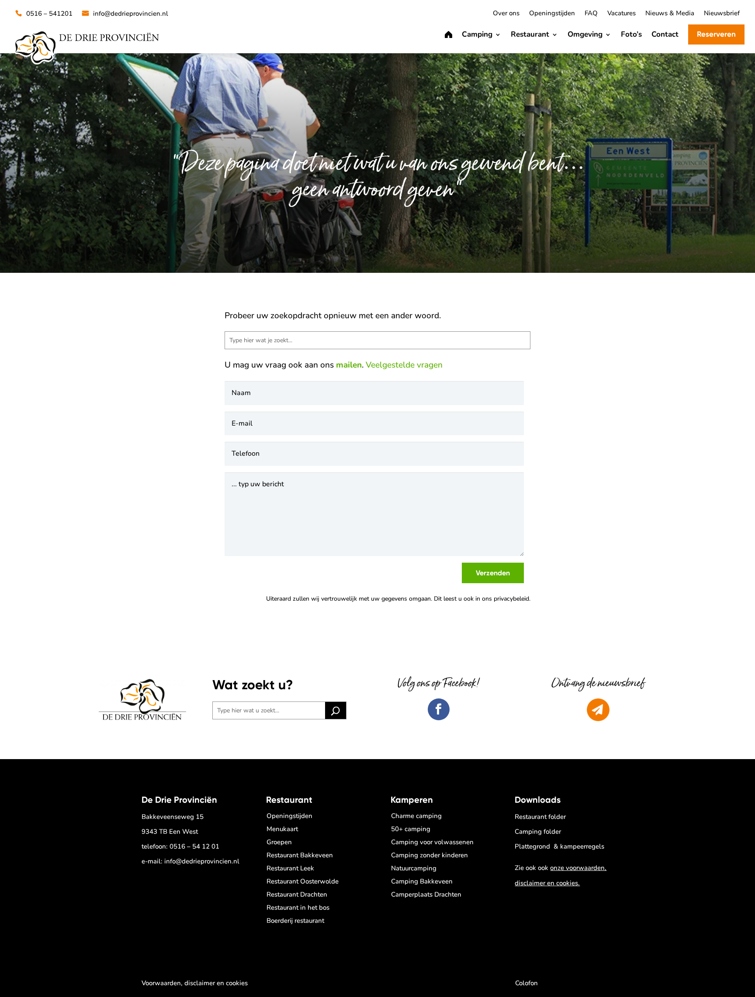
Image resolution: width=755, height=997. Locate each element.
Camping (477, 34)
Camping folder (538, 831)
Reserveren (716, 34)
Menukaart (282, 829)
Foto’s (631, 34)
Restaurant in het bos (298, 907)
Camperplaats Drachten (426, 894)
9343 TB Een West (170, 831)
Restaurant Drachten (297, 894)
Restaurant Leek (290, 868)
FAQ (591, 13)
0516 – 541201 (49, 14)
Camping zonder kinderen (429, 855)
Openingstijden (552, 13)
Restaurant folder (540, 816)
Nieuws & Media (669, 13)
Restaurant (530, 34)
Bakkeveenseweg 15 (173, 816)
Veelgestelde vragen (404, 365)
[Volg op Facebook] (439, 709)
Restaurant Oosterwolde (303, 881)
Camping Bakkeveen (422, 881)
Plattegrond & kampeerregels (559, 846)
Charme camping (416, 815)
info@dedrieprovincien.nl (130, 14)
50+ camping (410, 829)
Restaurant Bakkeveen (300, 855)
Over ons (506, 13)
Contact (665, 34)
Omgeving (585, 34)
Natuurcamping (413, 868)
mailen (349, 365)
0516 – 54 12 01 (194, 846)
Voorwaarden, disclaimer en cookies (195, 983)
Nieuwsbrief (722, 13)
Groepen (279, 842)
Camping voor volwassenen (432, 842)
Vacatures (621, 13)
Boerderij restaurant (295, 920)
